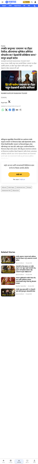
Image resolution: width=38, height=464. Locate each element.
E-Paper (10, 462)
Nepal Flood (17, 6)
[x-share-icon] (6, 111)
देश (24, 6)
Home (3, 462)
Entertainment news (20, 187)
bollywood (4, 187)
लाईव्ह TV (27, 462)
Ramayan (29, 187)
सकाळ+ (34, 462)
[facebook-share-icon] (9, 111)
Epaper (4, 6)
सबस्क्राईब (27, 2)
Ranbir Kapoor (11, 187)
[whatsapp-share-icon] (2, 111)
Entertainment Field (6, 190)
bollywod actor (15, 190)
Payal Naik (4, 102)
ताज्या (10, 6)
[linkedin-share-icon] (13, 111)
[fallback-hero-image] (8, 260)
